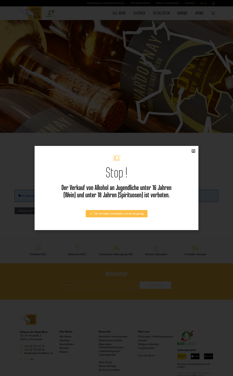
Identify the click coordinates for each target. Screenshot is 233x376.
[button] (193, 151)
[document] (116, 188)
